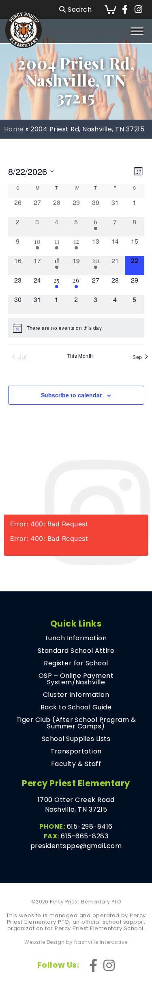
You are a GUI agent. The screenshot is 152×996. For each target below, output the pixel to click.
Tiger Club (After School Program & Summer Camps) (76, 723)
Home (14, 129)
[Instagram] (138, 10)
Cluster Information (76, 695)
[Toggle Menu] (137, 31)
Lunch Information (76, 638)
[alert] (76, 328)
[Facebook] (125, 10)
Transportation (76, 751)
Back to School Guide (76, 707)
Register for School (76, 663)
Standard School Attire (76, 651)
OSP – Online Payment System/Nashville (76, 679)
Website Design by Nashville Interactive (76, 942)
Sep (137, 356)
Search (79, 9)
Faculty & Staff (76, 764)
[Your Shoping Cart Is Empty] (110, 9)
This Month (80, 355)
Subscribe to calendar (71, 395)
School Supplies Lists (76, 739)
